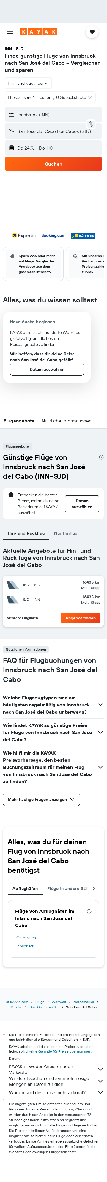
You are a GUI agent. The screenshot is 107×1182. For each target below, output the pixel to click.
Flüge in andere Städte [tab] (70, 888)
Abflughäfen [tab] (25, 888)
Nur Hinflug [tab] (65, 533)
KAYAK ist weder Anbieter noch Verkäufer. (41, 1069)
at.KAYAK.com (17, 1001)
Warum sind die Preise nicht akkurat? (47, 1092)
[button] (10, 31)
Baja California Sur (44, 1007)
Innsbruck (25, 946)
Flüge (40, 1001)
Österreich (26, 937)
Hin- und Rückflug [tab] (26, 533)
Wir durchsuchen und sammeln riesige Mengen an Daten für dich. (49, 1081)
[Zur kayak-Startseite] (38, 31)
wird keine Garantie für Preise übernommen (56, 1051)
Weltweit (59, 1001)
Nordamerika (83, 1001)
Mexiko (16, 1007)
